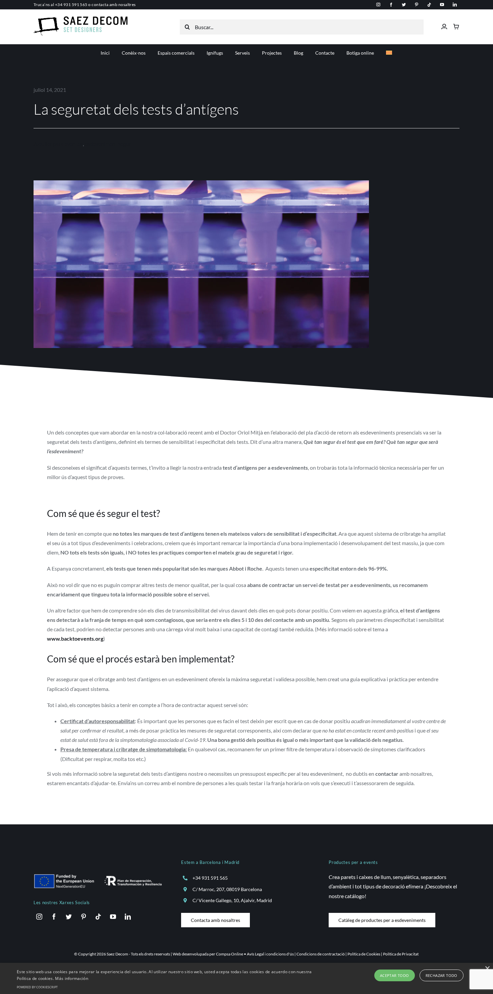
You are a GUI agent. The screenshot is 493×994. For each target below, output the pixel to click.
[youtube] (442, 4)
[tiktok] (429, 4)
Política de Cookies (363, 953)
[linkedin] (454, 4)
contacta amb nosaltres (114, 4)
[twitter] (403, 4)
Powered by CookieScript (37, 987)
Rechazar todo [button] (441, 975)
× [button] (487, 968)
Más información (71, 978)
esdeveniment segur (108, 143)
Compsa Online (229, 953)
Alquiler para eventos (58, 143)
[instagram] (378, 4)
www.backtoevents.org (75, 638)
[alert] (246, 978)
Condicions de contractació (320, 953)
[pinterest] (416, 4)
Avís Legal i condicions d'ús (270, 953)
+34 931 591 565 (71, 4)
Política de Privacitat (401, 953)
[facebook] (391, 4)
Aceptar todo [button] (394, 975)
